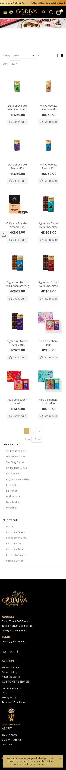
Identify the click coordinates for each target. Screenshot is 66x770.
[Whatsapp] (4, 652)
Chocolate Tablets (16, 537)
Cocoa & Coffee (14, 560)
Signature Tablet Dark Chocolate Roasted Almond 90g (48, 287)
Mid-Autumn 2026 (15, 456)
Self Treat (11, 490)
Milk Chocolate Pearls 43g (49, 166)
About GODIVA (9, 735)
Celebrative (12, 473)
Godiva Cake (13, 496)
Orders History (9, 672)
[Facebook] (17, 652)
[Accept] (60, 758)
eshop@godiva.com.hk (14, 641)
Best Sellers (12, 485)
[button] (10, 13)
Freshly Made (13, 502)
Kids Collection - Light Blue (49, 401)
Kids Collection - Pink (49, 342)
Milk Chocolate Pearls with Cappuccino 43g (48, 109)
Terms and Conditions (13, 702)
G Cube (10, 526)
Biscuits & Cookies (16, 555)
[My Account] (43, 12)
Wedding (11, 507)
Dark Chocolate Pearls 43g (17, 166)
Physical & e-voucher (17, 479)
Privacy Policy (9, 697)
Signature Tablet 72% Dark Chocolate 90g (17, 344)
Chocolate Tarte (15, 549)
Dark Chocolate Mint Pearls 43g (17, 107)
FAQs (4, 693)
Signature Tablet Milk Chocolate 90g (17, 283)
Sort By (6, 55)
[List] (62, 55)
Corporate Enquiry (11, 688)
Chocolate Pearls (15, 532)
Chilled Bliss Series (16, 467)
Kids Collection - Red (17, 401)
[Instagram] (11, 652)
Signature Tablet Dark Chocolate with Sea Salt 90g (48, 226)
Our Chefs (7, 744)
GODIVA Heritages (11, 739)
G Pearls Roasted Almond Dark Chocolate (17, 226)
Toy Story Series (15, 462)
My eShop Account (11, 667)
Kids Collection (14, 543)
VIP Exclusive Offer (16, 450)
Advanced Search (11, 676)
